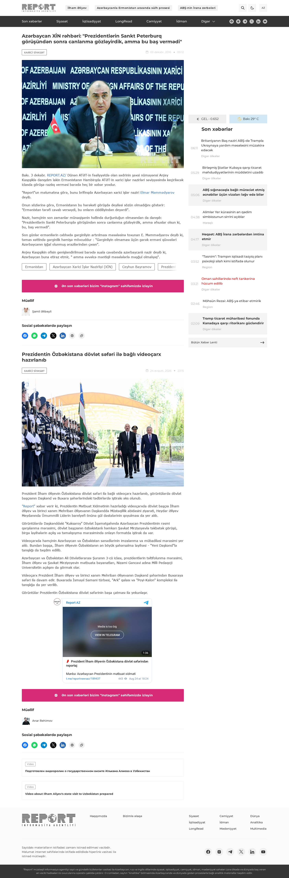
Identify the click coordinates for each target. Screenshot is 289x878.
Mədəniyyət (228, 828)
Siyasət (194, 816)
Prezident (168, 267)
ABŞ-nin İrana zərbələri (198, 8)
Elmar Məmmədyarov (157, 192)
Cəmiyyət (226, 816)
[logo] (39, 8)
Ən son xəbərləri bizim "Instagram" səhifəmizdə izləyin (107, 286)
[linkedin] (258, 21)
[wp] (34, 336)
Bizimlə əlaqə (132, 816)
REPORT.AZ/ (56, 175)
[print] (72, 336)
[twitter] (251, 21)
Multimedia (258, 828)
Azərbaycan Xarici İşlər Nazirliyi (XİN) (82, 267)
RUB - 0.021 (210, 119)
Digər (205, 21)
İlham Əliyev (77, 8)
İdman (224, 822)
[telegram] (245, 21)
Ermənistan (34, 267)
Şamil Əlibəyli (42, 311)
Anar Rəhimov (42, 720)
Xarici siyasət (34, 52)
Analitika (256, 822)
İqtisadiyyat (197, 822)
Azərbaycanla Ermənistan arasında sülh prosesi (133, 8)
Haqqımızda (98, 816)
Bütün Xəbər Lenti (204, 342)
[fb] (231, 21)
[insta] (238, 21)
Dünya (255, 816)
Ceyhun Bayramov (136, 267)
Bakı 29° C (251, 119)
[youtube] (265, 21)
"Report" (28, 506)
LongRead (196, 828)
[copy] (81, 336)
